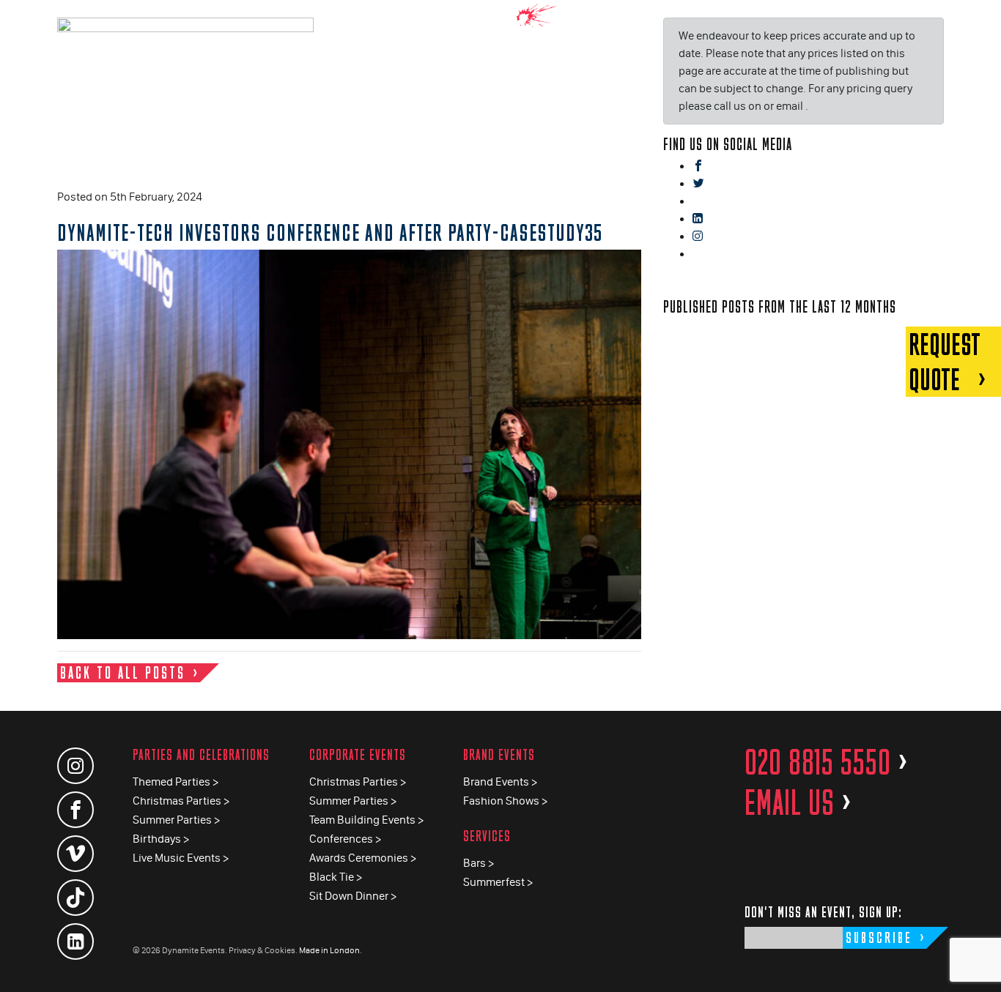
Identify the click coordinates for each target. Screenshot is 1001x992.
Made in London (329, 950)
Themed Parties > (175, 781)
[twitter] (698, 184)
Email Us (798, 802)
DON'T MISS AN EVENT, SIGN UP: (823, 912)
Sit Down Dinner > (352, 896)
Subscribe (879, 937)
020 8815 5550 (827, 762)
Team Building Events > (366, 820)
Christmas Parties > (181, 801)
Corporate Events (357, 754)
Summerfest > (498, 882)
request (944, 362)
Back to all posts (122, 672)
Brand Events (499, 754)
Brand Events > (500, 781)
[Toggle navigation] (979, 22)
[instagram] (697, 237)
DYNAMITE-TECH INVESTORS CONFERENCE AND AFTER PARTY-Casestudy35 (329, 232)
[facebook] (698, 167)
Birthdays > (161, 839)
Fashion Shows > (505, 801)
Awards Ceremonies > (362, 858)
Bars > (478, 863)
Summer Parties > (176, 820)
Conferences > (345, 839)
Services (487, 835)
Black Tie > (335, 877)
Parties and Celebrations (201, 754)
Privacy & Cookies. (263, 950)
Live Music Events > (181, 858)
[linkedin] (697, 219)
